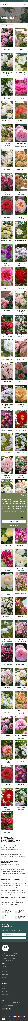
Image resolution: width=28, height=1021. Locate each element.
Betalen (4, 988)
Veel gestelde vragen (7, 986)
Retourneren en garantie (8, 994)
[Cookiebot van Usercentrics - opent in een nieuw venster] (20, 495)
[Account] (22, 4)
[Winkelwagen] (25, 4)
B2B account (5, 974)
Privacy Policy (5, 997)
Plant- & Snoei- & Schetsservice (10, 971)
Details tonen (20, 517)
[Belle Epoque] (8, 4)
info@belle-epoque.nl (9, 1005)
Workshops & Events (7, 969)
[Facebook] (6, 1009)
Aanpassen (13, 525)
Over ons (4, 966)
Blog (3, 980)
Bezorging (4, 991)
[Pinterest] (10, 1009)
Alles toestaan (14, 521)
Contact (4, 977)
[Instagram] (3, 1009)
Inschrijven (14, 937)
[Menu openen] (3, 4)
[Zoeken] (19, 4)
